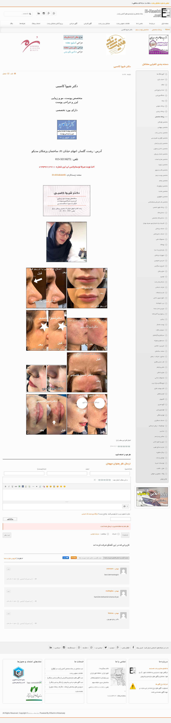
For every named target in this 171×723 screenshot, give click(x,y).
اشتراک (114, 534)
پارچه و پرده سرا (159, 250)
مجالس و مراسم (159, 436)
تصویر (19, 486)
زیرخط (12, 486)
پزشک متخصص (157, 30)
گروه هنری (161, 404)
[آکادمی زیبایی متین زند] (116, 54)
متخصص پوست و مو (142, 30)
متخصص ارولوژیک (162, 186)
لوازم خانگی (160, 415)
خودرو (162, 277)
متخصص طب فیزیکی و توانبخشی (158, 202)
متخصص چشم (163, 181)
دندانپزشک (161, 213)
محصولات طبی (160, 239)
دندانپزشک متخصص (158, 218)
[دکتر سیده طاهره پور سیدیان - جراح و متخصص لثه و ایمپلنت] (158, 54)
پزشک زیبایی (160, 111)
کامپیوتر (162, 399)
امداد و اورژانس (159, 90)
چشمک (64, 486)
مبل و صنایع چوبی (158, 447)
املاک (162, 85)
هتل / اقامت (160, 468)
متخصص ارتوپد (163, 165)
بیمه (163, 101)
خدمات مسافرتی (159, 420)
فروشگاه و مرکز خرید (158, 383)
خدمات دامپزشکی (159, 234)
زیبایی (162, 319)
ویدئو (22, 486)
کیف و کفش (160, 394)
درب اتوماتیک (160, 303)
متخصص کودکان (163, 122)
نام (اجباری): (128, 469)
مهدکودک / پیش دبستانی (156, 426)
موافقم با (103, 534)
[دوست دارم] (36, 579)
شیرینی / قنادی (159, 346)
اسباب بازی (161, 79)
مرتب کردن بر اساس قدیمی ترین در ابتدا (116, 558)
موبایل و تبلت (160, 458)
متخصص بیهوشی (163, 127)
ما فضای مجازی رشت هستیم (158, 668)
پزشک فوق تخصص (158, 207)
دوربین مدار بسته (159, 308)
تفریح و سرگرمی (159, 266)
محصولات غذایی (159, 378)
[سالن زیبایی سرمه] (30, 54)
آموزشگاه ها (160, 74)
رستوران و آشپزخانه (158, 314)
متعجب (54, 486)
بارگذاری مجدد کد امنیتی (90, 514)
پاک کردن (43, 486)
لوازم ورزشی (160, 410)
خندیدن (47, 486)
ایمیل (5, 74)
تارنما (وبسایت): (41, 469)
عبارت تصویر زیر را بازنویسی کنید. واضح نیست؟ (106, 514)
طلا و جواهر (163, 479)
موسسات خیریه (159, 463)
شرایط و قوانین (95, 534)
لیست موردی (26, 486)
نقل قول (36, 486)
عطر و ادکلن (160, 372)
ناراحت (61, 486)
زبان (57, 486)
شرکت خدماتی (160, 287)
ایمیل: (87, 469)
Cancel (125, 535)
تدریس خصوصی (159, 261)
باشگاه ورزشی (160, 95)
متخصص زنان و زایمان (161, 143)
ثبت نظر (7, 535)
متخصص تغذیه (163, 191)
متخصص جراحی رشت (161, 133)
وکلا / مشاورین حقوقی (157, 474)
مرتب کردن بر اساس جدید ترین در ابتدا (90, 558)
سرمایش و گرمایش (158, 335)
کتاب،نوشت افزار (159, 388)
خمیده (9, 486)
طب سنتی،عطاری (159, 362)
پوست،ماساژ (160, 324)
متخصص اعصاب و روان (161, 154)
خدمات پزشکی (160, 229)
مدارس (162, 431)
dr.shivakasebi (59, 175)
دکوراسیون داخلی (158, 298)
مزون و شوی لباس (158, 442)
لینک (16, 486)
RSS (72, 558)
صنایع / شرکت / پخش (157, 356)
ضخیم (5, 486)
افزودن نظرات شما (10, 558)
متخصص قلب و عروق (161, 170)
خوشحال (50, 486)
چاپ (11, 74)
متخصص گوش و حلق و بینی (159, 138)
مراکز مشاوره (160, 452)
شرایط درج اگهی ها (162, 684)
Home (167, 30)
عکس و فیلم (160, 367)
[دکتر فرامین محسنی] (73, 54)
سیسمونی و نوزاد (159, 340)
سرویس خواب (160, 330)
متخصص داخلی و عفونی (161, 149)
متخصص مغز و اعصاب (161, 159)
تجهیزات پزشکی (159, 255)
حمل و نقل (161, 271)
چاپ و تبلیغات (160, 292)
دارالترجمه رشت (159, 282)
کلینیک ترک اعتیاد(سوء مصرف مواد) (153, 223)
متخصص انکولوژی (162, 197)
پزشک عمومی (160, 106)
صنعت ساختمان (159, 351)
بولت (33, 486)
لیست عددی (29, 486)
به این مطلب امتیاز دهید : (120, 480)
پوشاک (162, 245)
